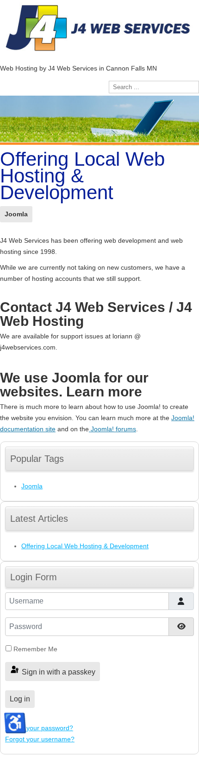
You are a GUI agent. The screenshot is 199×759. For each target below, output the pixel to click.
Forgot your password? (39, 728)
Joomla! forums (112, 429)
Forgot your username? (40, 739)
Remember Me (35, 649)
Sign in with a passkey (57, 672)
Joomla (16, 214)
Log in (20, 699)
